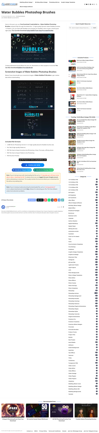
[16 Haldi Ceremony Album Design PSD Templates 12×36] (72, 142)
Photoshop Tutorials (82, 314)
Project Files (82, 334)
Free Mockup (82, 246)
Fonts (82, 241)
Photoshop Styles (82, 311)
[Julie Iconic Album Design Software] (72, 62)
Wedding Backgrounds (82, 391)
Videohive (82, 381)
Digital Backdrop (82, 223)
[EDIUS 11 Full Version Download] (72, 83)
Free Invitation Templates (82, 244)
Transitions (82, 360)
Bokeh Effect (82, 208)
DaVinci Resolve (82, 221)
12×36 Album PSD (82, 184)
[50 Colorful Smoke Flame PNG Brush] (37, 410)
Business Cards (82, 215)
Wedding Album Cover (82, 383)
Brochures (82, 213)
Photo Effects (82, 280)
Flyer (82, 239)
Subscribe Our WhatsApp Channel (44, 170)
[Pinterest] (90, 4)
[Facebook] (85, 4)
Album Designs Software (81, 62)
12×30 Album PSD (82, 182)
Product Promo (82, 332)
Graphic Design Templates (82, 252)
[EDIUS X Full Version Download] (72, 111)
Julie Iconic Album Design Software (85, 60)
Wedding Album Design (82, 386)
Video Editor (82, 368)
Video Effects (82, 371)
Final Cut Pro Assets (82, 236)
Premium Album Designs (82, 324)
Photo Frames (82, 283)
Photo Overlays (82, 285)
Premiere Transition (82, 321)
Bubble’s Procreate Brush (25, 67)
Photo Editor (79, 70)
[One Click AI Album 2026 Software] (72, 90)
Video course (82, 365)
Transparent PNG (82, 363)
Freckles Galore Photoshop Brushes (86, 419)
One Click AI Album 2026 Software (85, 88)
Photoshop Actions (82, 293)
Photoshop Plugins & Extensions (82, 306)
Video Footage (82, 373)
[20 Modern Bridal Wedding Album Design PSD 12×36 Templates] (72, 156)
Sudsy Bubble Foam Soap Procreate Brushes (40, 30)
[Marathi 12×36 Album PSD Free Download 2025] (72, 163)
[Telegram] (92, 4)
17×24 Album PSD (82, 187)
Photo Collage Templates (82, 275)
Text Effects (82, 352)
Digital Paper (82, 226)
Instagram (82, 259)
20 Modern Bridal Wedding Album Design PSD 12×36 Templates (86, 155)
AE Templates (82, 195)
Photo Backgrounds (82, 272)
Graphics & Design (82, 254)
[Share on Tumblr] (52, 200)
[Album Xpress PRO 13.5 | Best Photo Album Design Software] (72, 76)
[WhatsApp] (94, 4)
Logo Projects (82, 267)
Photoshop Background (82, 296)
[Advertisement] (83, 43)
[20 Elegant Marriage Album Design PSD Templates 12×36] (72, 149)
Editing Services (82, 228)
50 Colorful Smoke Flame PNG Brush (37, 419)
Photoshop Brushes (20, 16)
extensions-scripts (82, 231)
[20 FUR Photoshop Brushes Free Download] (61, 410)
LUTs (82, 270)
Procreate (82, 327)
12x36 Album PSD (80, 123)
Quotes (82, 337)
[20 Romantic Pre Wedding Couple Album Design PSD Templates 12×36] (72, 129)
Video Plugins (82, 376)
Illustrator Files (82, 257)
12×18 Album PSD (82, 179)
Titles (82, 358)
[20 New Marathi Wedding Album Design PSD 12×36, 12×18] (72, 170)
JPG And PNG (82, 262)
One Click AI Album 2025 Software (85, 102)
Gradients (82, 249)
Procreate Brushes (82, 329)
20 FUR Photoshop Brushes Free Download (62, 420)
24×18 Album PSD (82, 190)
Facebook (82, 234)
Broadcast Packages (82, 210)
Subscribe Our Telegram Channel (23, 170)
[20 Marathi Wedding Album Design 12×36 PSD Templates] (72, 135)
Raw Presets (82, 340)
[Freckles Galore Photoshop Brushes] (86, 410)
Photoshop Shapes (82, 309)
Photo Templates (82, 288)
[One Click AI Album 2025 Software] (72, 104)
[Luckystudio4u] (9, 4)
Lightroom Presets (82, 265)
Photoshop (82, 290)
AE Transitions (82, 197)
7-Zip (27, 189)
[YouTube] (87, 4)
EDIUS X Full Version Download (84, 108)
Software (79, 82)
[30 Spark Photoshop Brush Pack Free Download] (12, 410)
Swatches (82, 350)
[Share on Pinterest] (45, 200)
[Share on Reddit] (55, 200)
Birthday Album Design (82, 205)
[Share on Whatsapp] (49, 200)
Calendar (82, 218)
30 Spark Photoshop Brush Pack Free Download (12, 420)
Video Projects (82, 378)
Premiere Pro (82, 319)
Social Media (82, 342)
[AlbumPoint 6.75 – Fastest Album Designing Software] (72, 97)
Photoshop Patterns (82, 303)
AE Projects (82, 192)
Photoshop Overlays (82, 301)
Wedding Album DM (82, 389)
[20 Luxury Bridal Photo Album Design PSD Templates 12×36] (72, 122)
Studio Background (82, 347)
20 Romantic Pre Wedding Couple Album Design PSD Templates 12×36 (86, 127)
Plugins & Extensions (82, 316)
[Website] (61, 207)
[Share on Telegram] (59, 200)
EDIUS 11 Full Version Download (84, 81)
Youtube (82, 394)
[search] (96, 4)
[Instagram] (89, 4)
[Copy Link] (62, 200)
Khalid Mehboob (10, 206)
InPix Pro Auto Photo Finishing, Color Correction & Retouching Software (85, 68)
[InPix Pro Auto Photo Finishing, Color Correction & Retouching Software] (72, 69)
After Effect (82, 200)
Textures (82, 355)
